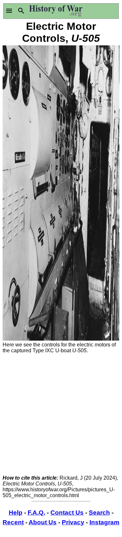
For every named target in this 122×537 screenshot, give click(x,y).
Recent (13, 522)
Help (15, 512)
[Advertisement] (61, 414)
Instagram (104, 522)
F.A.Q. (36, 512)
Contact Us (67, 512)
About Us (43, 522)
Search (99, 512)
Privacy (73, 522)
